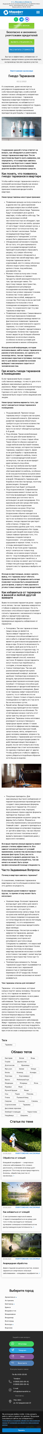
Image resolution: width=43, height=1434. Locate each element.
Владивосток (10, 1311)
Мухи (20, 1087)
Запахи (21, 1069)
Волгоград (9, 1321)
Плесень (30, 1094)
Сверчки (8, 1101)
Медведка (9, 1083)
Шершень (24, 1115)
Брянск (8, 1307)
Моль (36, 1083)
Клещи (33, 1069)
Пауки (17, 1094)
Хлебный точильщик (13, 1112)
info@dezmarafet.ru (21, 1391)
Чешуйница (9, 1115)
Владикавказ (10, 1314)
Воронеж (8, 1328)
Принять (21, 1430)
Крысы (7, 1080)
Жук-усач (8, 1069)
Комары (33, 1072)
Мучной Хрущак (11, 1090)
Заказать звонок (21, 26)
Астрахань (9, 1300)
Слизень (34, 1101)
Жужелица (25, 1065)
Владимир (9, 1318)
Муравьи (8, 1087)
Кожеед (20, 1072)
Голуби (7, 1062)
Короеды (8, 1076)
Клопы (7, 1072)
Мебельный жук (23, 1080)
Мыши (26, 1090)
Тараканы (8, 1045)
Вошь (33, 1058)
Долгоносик (9, 1065)
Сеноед (21, 1101)
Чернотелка (32, 1112)
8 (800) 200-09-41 (21, 1382)
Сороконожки (10, 1105)
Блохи (21, 1058)
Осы (6, 1094)
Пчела (7, 1098)
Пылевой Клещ (22, 1098)
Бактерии (8, 1058)
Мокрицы (23, 1083)
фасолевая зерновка (13, 1108)
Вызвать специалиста (21, 42)
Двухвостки (21, 1062)
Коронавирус (24, 1076)
